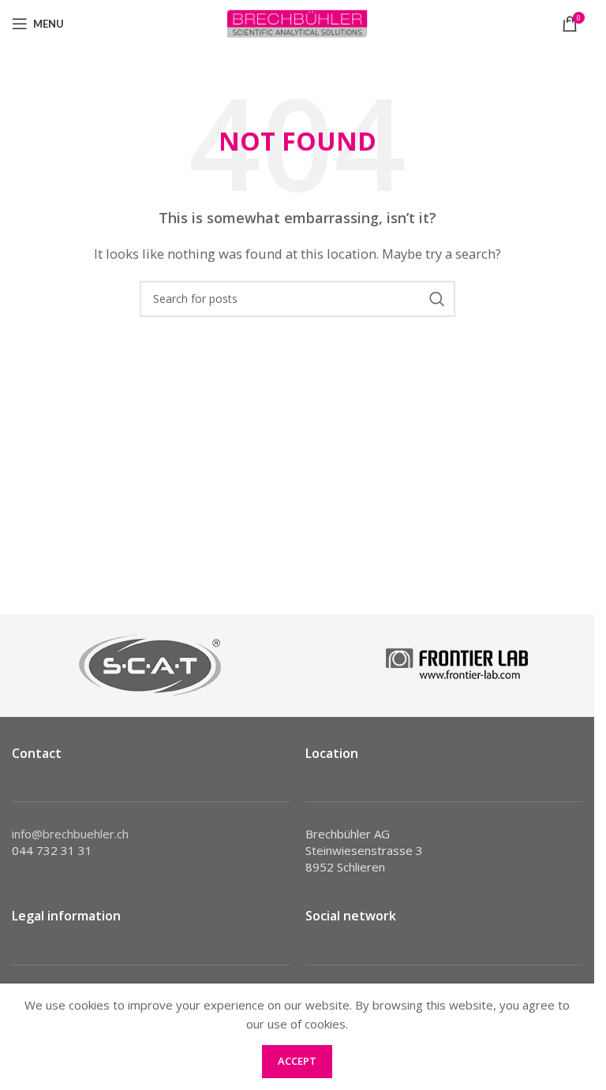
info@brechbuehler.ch (70, 834)
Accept (297, 1061)
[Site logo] (297, 22)
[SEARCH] (437, 299)
